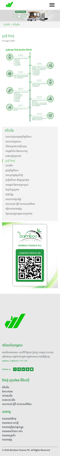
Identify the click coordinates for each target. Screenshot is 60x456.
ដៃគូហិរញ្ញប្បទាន (12, 189)
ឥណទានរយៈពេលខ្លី (10, 423)
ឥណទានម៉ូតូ (7, 439)
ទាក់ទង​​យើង (7, 395)
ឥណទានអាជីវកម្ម (9, 418)
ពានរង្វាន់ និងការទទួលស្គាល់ (16, 185)
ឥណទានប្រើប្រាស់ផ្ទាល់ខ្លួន (12, 427)
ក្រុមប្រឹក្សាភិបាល (12, 170)
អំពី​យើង (5, 387)
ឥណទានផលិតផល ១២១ (12, 431)
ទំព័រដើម (6, 24)
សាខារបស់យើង (8, 400)
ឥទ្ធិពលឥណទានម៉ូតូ (13, 208)
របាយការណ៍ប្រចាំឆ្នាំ (13, 199)
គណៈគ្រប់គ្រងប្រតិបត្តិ (14, 175)
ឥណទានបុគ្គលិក (9, 435)
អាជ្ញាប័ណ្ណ (9, 194)
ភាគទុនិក (9, 165)
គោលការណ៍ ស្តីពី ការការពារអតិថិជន (20, 204)
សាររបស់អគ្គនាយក (13, 141)
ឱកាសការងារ (7, 391)
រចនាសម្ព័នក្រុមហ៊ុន (13, 156)
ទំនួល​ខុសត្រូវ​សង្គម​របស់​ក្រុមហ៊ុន (18, 213)
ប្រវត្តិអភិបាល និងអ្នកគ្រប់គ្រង (17, 180)
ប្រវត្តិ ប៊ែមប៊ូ (10, 160)
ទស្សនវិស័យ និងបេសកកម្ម (16, 151)
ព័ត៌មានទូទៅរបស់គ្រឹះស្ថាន (16, 146)
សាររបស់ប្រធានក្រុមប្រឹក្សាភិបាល (18, 136)
